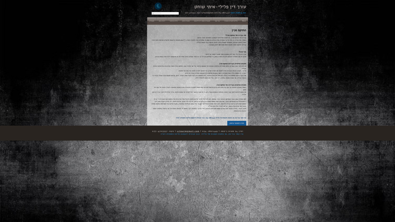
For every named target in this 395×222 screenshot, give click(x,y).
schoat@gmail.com (209, 13)
